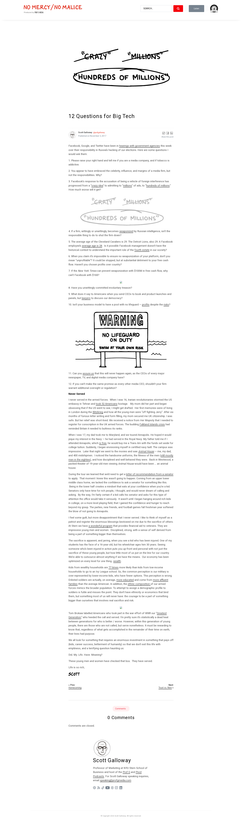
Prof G (126, 772)
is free (102, 443)
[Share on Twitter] (163, 133)
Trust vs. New (165, 687)
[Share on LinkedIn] (171, 133)
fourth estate (141, 249)
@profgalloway (99, 133)
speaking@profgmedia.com (115, 780)
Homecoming (75, 687)
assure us (88, 373)
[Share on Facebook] (167, 133)
